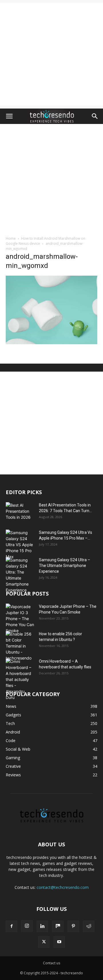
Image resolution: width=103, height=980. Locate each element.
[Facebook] (11, 926)
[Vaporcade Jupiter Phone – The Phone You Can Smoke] (20, 619)
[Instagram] (27, 926)
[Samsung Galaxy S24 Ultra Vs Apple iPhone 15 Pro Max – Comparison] (20, 545)
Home (11, 238)
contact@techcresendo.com (63, 887)
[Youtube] (59, 942)
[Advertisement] (51, 54)
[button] (9, 116)
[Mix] (58, 926)
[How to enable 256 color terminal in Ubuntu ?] (20, 646)
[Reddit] (88, 926)
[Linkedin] (42, 926)
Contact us (51, 963)
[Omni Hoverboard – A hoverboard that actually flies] (20, 679)
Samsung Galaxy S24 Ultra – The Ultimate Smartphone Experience (64, 566)
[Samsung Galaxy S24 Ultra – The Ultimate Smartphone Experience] (20, 575)
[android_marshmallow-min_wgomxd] (51, 342)
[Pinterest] (73, 926)
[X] (43, 942)
